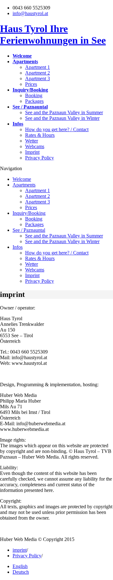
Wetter (31, 140)
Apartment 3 (37, 78)
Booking (33, 95)
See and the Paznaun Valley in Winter (62, 118)
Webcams (34, 146)
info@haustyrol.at (30, 13)
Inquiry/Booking (29, 213)
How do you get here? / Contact (57, 129)
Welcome (22, 179)
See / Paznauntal (29, 230)
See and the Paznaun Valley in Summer (64, 112)
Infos (18, 247)
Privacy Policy (39, 157)
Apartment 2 (37, 72)
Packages (34, 101)
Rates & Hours (40, 135)
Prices (31, 84)
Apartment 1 (37, 67)
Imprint (32, 152)
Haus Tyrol (53, 34)
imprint (20, 550)
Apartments (24, 184)
